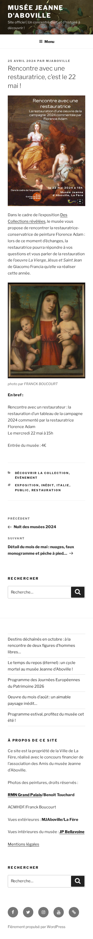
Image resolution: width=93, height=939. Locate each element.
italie (63, 485)
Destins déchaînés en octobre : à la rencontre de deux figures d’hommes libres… (41, 646)
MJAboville (58, 61)
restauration (46, 490)
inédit (47, 485)
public (22, 490)
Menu (49, 41)
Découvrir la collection (42, 473)
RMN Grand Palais (25, 795)
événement (26, 478)
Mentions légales (23, 844)
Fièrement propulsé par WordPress (36, 926)
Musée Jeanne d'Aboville (35, 11)
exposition (27, 485)
